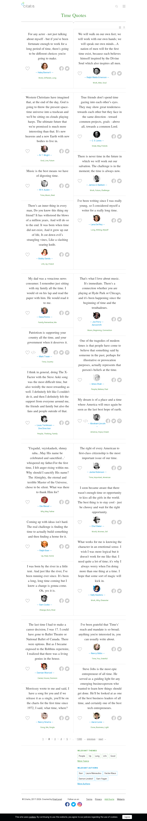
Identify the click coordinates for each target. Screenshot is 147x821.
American (107, 477)
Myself (105, 230)
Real (46, 556)
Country (50, 362)
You (98, 658)
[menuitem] (120, 27)
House (46, 678)
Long (54, 78)
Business (100, 727)
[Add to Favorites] (27, 68)
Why (42, 511)
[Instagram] (79, 804)
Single (52, 727)
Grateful (104, 658)
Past (106, 389)
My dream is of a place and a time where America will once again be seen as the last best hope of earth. (100, 404)
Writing (99, 230)
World (94, 532)
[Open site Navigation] (124, 6)
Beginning (97, 330)
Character (104, 600)
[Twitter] (73, 804)
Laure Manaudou (93, 773)
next (101, 739)
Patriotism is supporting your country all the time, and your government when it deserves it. (47, 337)
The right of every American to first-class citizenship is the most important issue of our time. (99, 453)
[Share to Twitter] (67, 68)
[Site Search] (116, 6)
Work (40, 78)
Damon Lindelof (86, 779)
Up (46, 264)
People (40, 434)
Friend (51, 264)
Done (93, 727)
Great (94, 146)
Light (107, 727)
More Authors (84, 784)
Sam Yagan (101, 779)
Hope (100, 432)
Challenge (105, 190)
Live (46, 160)
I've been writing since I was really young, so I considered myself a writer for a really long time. (100, 205)
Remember (48, 322)
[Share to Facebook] (61, 68)
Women (101, 532)
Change (42, 610)
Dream (106, 432)
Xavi (81, 773)
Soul (105, 83)
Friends (104, 146)
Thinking (47, 434)
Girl (106, 532)
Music (47, 195)
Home (51, 556)
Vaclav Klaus (110, 773)
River (53, 610)
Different (47, 78)
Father (51, 511)
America (93, 432)
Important (98, 477)
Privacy (98, 799)
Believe (101, 389)
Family (40, 322)
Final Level (57, 799)
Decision (53, 678)
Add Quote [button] (109, 799)
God (42, 160)
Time (42, 195)
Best (53, 195)
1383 (79, 739)
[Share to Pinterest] (67, 352)
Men (100, 83)
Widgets (121, 799)
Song (42, 727)
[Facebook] (67, 804)
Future (51, 160)
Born (49, 610)
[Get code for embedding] (33, 352)
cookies (32, 817)
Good (113, 756)
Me (55, 322)
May (98, 146)
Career (40, 678)
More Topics (83, 761)
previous (91, 739)
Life (42, 264)
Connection (107, 330)
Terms (89, 799)
